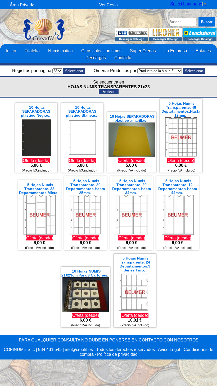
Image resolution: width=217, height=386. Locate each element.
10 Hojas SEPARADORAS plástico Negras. (35, 111)
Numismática (60, 51)
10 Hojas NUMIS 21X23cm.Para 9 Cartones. (84, 273)
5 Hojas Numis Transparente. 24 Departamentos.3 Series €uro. (135, 264)
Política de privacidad (117, 354)
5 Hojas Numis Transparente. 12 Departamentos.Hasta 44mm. (177, 187)
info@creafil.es (79, 349)
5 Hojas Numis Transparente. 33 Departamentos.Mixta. (38, 189)
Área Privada (22, 5)
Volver (109, 91)
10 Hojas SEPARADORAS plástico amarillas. (132, 118)
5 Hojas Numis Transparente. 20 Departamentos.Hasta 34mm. (131, 187)
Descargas (95, 57)
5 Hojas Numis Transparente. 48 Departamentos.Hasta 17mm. (180, 109)
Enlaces (203, 51)
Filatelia (32, 51)
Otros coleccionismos (101, 51)
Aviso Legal (169, 349)
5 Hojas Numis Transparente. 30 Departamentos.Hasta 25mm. (85, 187)
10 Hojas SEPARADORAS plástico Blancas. (81, 111)
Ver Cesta (108, 5)
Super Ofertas (143, 51)
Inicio (11, 51)
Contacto (122, 57)
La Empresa (175, 51)
